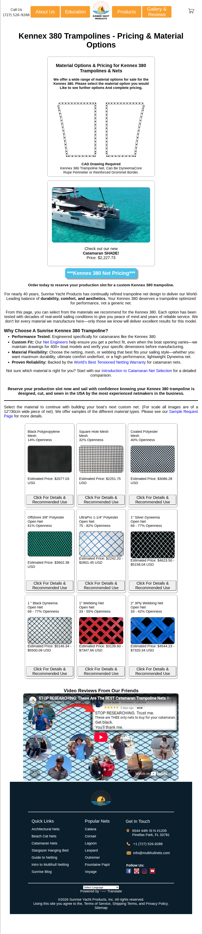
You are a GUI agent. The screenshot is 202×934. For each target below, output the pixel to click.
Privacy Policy (157, 904)
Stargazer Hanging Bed (50, 850)
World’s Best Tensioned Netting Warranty (110, 362)
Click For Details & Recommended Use (49, 499)
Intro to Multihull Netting (50, 865)
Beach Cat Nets (44, 836)
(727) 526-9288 (16, 15)
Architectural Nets (46, 829)
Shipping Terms (124, 904)
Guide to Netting (44, 857)
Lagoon (91, 843)
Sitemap (101, 908)
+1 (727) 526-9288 (147, 844)
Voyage (91, 872)
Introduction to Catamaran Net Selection (137, 371)
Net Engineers (55, 342)
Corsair (90, 836)
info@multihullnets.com (151, 853)
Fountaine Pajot (97, 865)
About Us (45, 11)
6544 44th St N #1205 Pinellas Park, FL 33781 (151, 833)
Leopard (91, 850)
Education (75, 11)
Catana (90, 829)
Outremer (92, 857)
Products (126, 11)
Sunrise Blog (42, 872)
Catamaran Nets (44, 843)
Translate (114, 891)
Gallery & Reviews (156, 11)
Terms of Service (97, 904)
